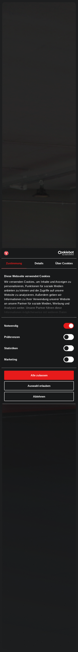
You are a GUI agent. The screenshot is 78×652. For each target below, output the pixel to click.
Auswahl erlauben (39, 385)
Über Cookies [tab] (64, 263)
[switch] (68, 337)
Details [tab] (39, 263)
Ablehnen (39, 396)
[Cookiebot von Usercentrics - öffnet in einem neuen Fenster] (58, 253)
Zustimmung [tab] (14, 263)
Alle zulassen (39, 375)
